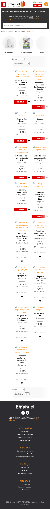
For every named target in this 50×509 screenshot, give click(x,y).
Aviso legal (25, 432)
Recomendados (7, 11)
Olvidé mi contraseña (25, 487)
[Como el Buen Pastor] (22, 113)
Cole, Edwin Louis (40, 124)
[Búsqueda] (44, 25)
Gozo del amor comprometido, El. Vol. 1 (40, 158)
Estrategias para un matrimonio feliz (22, 158)
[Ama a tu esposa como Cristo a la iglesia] (22, 73)
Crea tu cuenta (25, 484)
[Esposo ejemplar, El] (22, 268)
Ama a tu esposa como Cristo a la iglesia (22, 82)
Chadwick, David (22, 243)
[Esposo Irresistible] (40, 113)
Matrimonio (20, 32)
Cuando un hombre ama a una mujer (40, 233)
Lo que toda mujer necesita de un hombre (22, 318)
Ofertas (42, 11)
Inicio (3, 32)
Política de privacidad (25, 434)
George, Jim (40, 202)
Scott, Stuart (22, 278)
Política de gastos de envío (25, 456)
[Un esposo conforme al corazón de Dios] (40, 185)
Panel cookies (25, 440)
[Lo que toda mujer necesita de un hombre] (22, 309)
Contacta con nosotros (25, 451)
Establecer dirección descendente (27, 59)
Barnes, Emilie (22, 323)
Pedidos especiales (25, 473)
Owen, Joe (22, 87)
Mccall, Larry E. (40, 92)
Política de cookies (25, 437)
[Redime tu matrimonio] (22, 184)
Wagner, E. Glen (22, 163)
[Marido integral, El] (40, 308)
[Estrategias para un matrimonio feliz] (22, 149)
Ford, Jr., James (40, 238)
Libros (10, 32)
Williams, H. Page (40, 283)
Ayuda (39, 2)
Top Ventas (35, 11)
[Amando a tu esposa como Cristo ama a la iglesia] (40, 74)
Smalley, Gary (40, 163)
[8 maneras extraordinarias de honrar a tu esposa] (22, 225)
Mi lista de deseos (25, 490)
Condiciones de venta (25, 454)
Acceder (37, 5)
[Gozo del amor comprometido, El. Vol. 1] (40, 149)
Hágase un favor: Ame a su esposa (40, 278)
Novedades (18, 11)
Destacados (26, 11)
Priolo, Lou (40, 318)
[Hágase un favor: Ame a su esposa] (40, 269)
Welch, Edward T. (22, 195)
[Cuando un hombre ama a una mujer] (40, 224)
